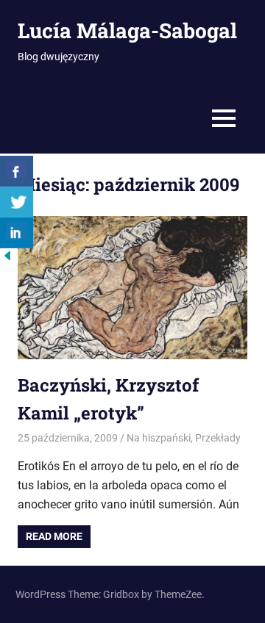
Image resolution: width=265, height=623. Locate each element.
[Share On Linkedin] (16, 232)
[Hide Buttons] (7, 259)
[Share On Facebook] (16, 171)
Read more (54, 536)
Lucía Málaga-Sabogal (127, 30)
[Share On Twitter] (16, 202)
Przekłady (218, 438)
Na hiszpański (159, 438)
